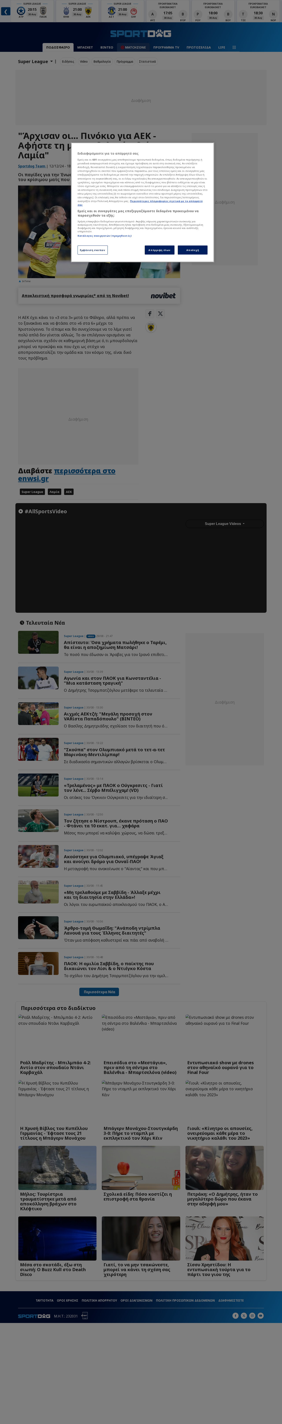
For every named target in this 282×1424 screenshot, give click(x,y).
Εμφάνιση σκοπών (92, 250)
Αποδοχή (192, 250)
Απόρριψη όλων (159, 250)
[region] (142, 202)
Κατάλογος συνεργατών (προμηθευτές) (105, 235)
